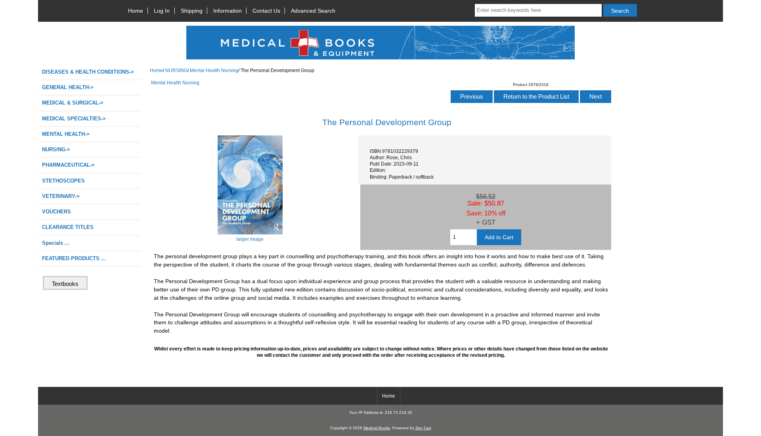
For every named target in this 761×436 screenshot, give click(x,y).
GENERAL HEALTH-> (68, 87)
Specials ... (55, 243)
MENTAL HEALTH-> (66, 134)
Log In (162, 11)
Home (135, 11)
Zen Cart (423, 428)
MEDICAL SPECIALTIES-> (74, 119)
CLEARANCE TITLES (68, 227)
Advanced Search (313, 11)
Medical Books (376, 428)
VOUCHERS (56, 212)
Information (227, 11)
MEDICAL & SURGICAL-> (72, 103)
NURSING (176, 70)
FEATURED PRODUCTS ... (74, 258)
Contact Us (266, 11)
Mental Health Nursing (214, 70)
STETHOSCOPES (63, 181)
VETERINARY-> (61, 196)
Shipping (192, 11)
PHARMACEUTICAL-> (68, 165)
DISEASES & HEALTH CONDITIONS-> (88, 72)
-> (56, 149)
